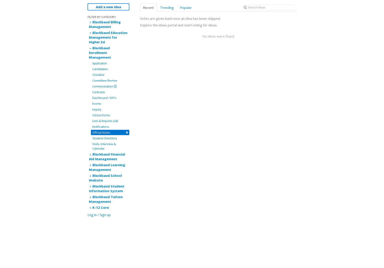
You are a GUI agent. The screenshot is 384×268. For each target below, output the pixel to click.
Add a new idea (108, 7)
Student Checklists (104, 138)
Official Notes (110, 132)
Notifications (100, 127)
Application (99, 63)
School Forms (101, 115)
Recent (148, 7)
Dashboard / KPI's (104, 98)
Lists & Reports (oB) (105, 121)
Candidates (100, 69)
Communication (103, 86)
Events (96, 104)
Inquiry (97, 109)
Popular (186, 7)
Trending (167, 7)
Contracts (98, 92)
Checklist (98, 75)
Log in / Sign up (99, 215)
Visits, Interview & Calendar (104, 146)
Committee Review (104, 81)
